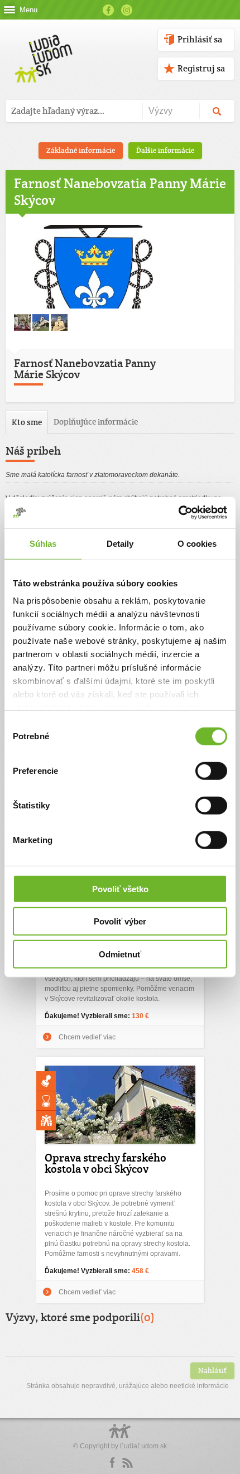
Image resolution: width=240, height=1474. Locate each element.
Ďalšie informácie (165, 150)
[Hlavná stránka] (41, 47)
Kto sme (27, 422)
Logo (120, 1437)
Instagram (126, 10)
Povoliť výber (120, 921)
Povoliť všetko (120, 888)
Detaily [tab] (120, 543)
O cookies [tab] (197, 543)
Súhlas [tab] (43, 543)
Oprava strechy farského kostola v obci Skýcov (105, 1163)
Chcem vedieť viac (87, 1037)
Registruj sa (201, 68)
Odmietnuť (120, 953)
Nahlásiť (212, 1370)
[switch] (211, 770)
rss (127, 1462)
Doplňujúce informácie (96, 421)
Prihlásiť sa (199, 39)
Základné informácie (80, 150)
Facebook (108, 10)
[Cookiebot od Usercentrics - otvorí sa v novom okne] (178, 512)
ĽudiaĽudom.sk (143, 1446)
